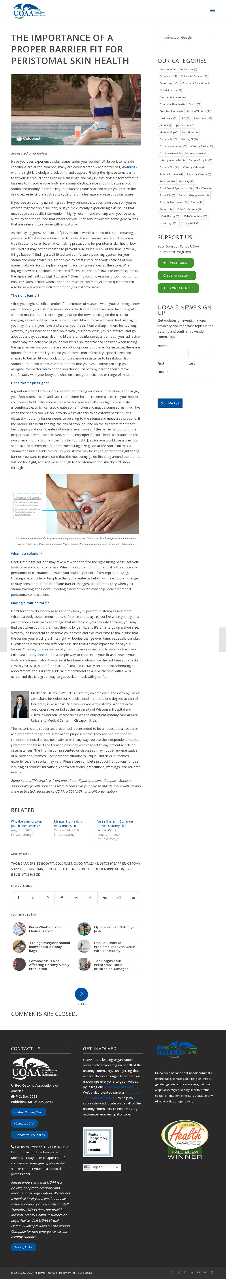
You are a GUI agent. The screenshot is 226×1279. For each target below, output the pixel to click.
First (161, 363)
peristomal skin (39, 869)
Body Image (188, 69)
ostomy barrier (113, 863)
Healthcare (168, 118)
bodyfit (47, 863)
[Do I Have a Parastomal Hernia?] (222, 639)
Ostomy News (170, 153)
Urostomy (168, 223)
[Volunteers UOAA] (76, 109)
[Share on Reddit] (119, 898)
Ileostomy (203, 118)
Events (195, 104)
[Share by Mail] (133, 898)
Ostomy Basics (202, 146)
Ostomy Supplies (200, 160)
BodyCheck (36, 654)
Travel (166, 209)
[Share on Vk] (105, 898)
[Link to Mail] (205, 1272)
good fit (81, 863)
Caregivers (168, 76)
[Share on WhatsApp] (47, 898)
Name (163, 346)
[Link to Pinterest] (185, 1272)
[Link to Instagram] (211, 1272)
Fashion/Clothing (199, 111)
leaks (93, 863)
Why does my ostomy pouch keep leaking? (26, 823)
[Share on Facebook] (18, 898)
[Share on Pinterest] (62, 898)
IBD (185, 118)
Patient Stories (171, 174)
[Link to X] (178, 1272)
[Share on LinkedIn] (76, 898)
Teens (196, 202)
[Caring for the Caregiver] (3, 639)
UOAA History (169, 216)
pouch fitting (65, 869)
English (96, 1167)
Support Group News (194, 195)
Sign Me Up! (170, 403)
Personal (167, 181)
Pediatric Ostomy (199, 174)
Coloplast (63, 863)
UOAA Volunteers (195, 216)
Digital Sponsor (171, 90)
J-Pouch (166, 125)
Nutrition (190, 132)
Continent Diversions (196, 83)
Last (191, 363)
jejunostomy (185, 125)
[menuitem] (212, 10)
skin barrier (88, 869)
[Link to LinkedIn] (191, 1272)
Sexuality (186, 181)
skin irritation (111, 869)
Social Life (167, 195)
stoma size (31, 874)
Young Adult (190, 223)
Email (163, 372)
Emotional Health (172, 104)
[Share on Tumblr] (90, 898)
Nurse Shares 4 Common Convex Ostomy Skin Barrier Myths (115, 825)
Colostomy (169, 83)
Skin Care (203, 188)
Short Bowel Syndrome (176, 188)
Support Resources (173, 202)
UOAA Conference (189, 209)
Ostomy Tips (169, 167)
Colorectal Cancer (194, 76)
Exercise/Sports (171, 111)
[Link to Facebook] (172, 1272)
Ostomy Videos (193, 167)
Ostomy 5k (168, 139)
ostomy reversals (172, 160)
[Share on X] (33, 898)
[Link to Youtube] (198, 1272)
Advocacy (167, 69)
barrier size (30, 863)
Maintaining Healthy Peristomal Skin (68, 823)
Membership (169, 132)
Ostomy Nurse (195, 153)
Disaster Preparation (173, 97)
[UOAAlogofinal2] (29, 10)
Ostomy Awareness (173, 146)
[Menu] (212, 10)
